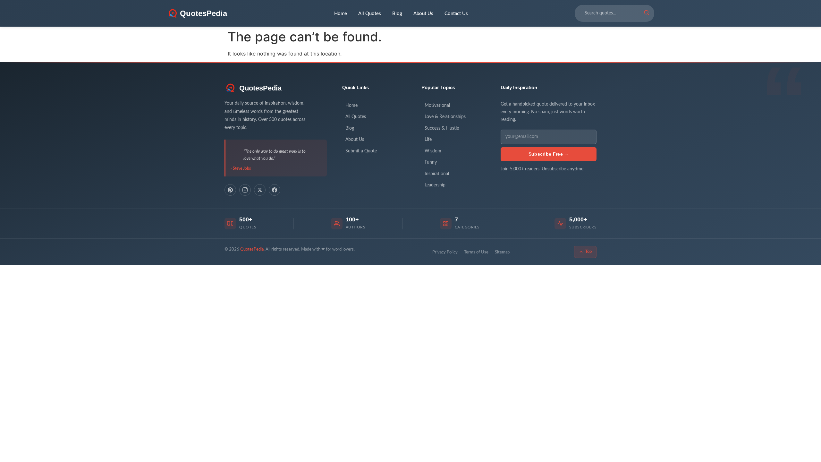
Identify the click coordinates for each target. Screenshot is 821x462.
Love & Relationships (445, 117)
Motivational (437, 105)
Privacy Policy (445, 252)
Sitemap (502, 252)
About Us (423, 13)
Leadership (435, 185)
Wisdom (433, 151)
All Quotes (369, 13)
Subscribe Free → (549, 154)
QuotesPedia (260, 88)
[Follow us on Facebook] (274, 190)
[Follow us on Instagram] (245, 190)
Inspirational (437, 174)
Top (588, 252)
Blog (397, 13)
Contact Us (456, 13)
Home (340, 13)
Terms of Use (476, 252)
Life (428, 139)
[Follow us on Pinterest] (230, 190)
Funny (431, 162)
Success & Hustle (442, 128)
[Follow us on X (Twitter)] (260, 190)
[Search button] (646, 13)
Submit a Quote (361, 151)
